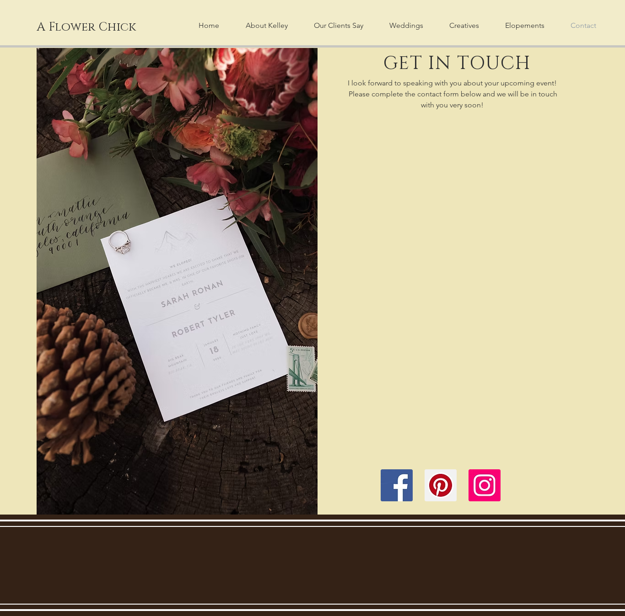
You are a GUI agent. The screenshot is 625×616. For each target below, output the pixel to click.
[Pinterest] (441, 485)
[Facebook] (397, 485)
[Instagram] (485, 485)
